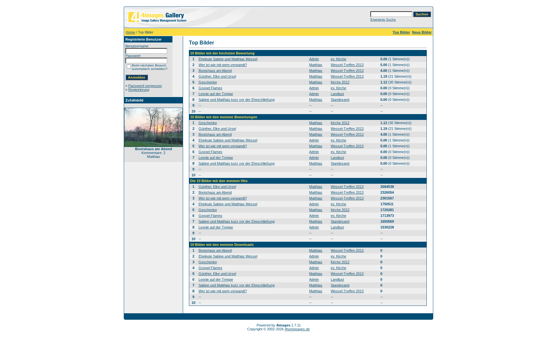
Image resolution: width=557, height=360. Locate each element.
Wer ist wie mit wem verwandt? (223, 65)
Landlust (337, 94)
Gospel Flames (210, 88)
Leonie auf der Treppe (216, 94)
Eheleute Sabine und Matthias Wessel (228, 59)
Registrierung (138, 90)
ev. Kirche (338, 59)
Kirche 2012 (340, 82)
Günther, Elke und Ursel (217, 76)
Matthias (315, 65)
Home (130, 32)
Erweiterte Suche (383, 19)
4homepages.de (297, 329)
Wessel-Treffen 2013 (347, 65)
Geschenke (208, 82)
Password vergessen (145, 86)
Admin (314, 59)
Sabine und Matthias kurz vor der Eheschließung (237, 100)
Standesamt (340, 100)
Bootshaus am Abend (215, 71)
